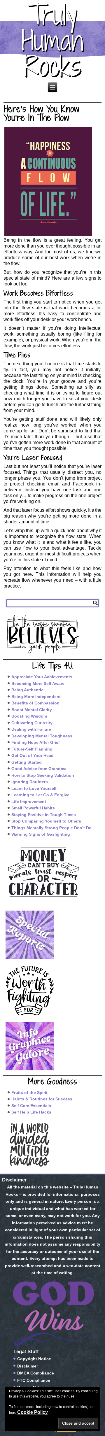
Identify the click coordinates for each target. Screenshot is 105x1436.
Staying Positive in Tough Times (43, 814)
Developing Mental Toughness (41, 736)
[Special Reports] (53, 935)
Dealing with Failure (31, 729)
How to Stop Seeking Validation (42, 775)
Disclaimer (27, 1366)
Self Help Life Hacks (31, 1112)
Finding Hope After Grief (35, 742)
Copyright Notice (34, 1358)
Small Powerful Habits (33, 808)
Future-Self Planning (31, 749)
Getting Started (26, 762)
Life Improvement (28, 801)
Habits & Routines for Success (41, 1099)
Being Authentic (27, 690)
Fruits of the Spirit (29, 1092)
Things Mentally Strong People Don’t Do (51, 827)
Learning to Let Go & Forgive (40, 794)
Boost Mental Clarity (31, 709)
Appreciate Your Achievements (41, 676)
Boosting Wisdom (29, 716)
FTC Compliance (33, 1380)
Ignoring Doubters (29, 781)
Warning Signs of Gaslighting (40, 834)
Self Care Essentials (31, 1105)
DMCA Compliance (35, 1373)
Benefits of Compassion (35, 703)
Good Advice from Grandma (38, 768)
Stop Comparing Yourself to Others (46, 821)
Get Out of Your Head (32, 755)
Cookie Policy (32, 1412)
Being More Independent (36, 696)
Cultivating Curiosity (31, 722)
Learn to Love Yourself (34, 788)
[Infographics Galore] (53, 1046)
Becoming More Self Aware (37, 683)
